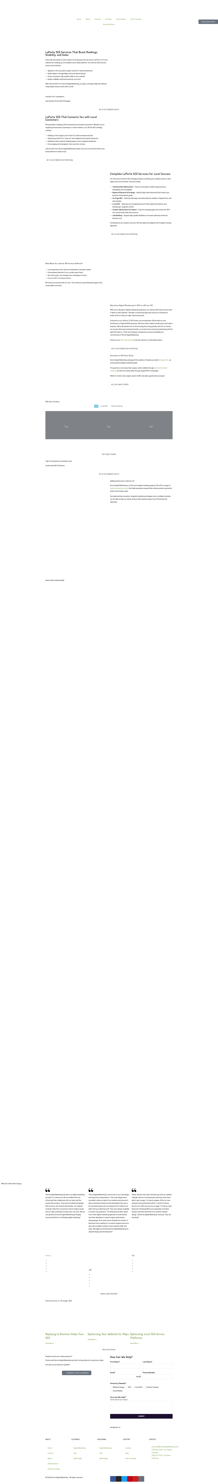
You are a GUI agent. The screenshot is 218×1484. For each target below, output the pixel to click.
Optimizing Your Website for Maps (108, 1334)
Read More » (49, 1343)
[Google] (141, 1479)
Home (79, 19)
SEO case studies (126, 340)
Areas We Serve (109, 24)
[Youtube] (136, 1479)
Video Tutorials (130, 1458)
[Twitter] (124, 1479)
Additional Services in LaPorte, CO (122, 481)
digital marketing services (119, 488)
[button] (48, 881)
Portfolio (108, 19)
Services (98, 19)
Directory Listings (54, 1469)
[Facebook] (113, 1479)
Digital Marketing (80, 1448)
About (88, 19)
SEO (75, 1453)
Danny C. (48, 1255)
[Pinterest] (130, 1479)
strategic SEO (164, 360)
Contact (50, 1453)
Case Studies (121, 19)
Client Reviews (53, 1464)
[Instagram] (118, 1479)
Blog (127, 1453)
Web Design (78, 1458)
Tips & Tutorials (135, 19)
